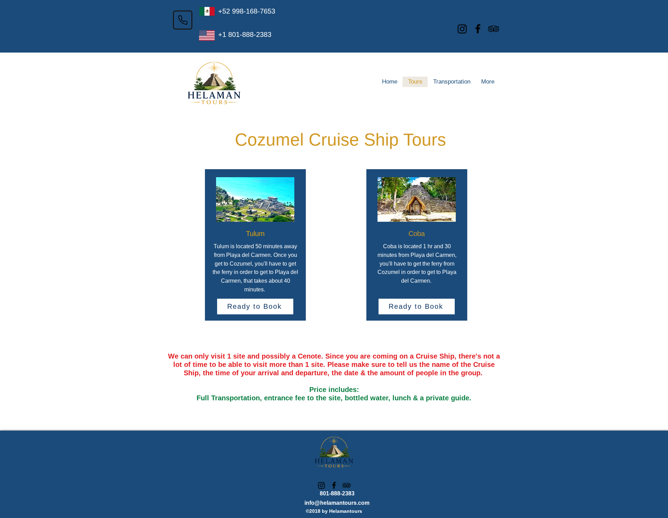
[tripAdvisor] (493, 29)
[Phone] (182, 20)
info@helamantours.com (336, 503)
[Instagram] (462, 29)
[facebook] (478, 29)
